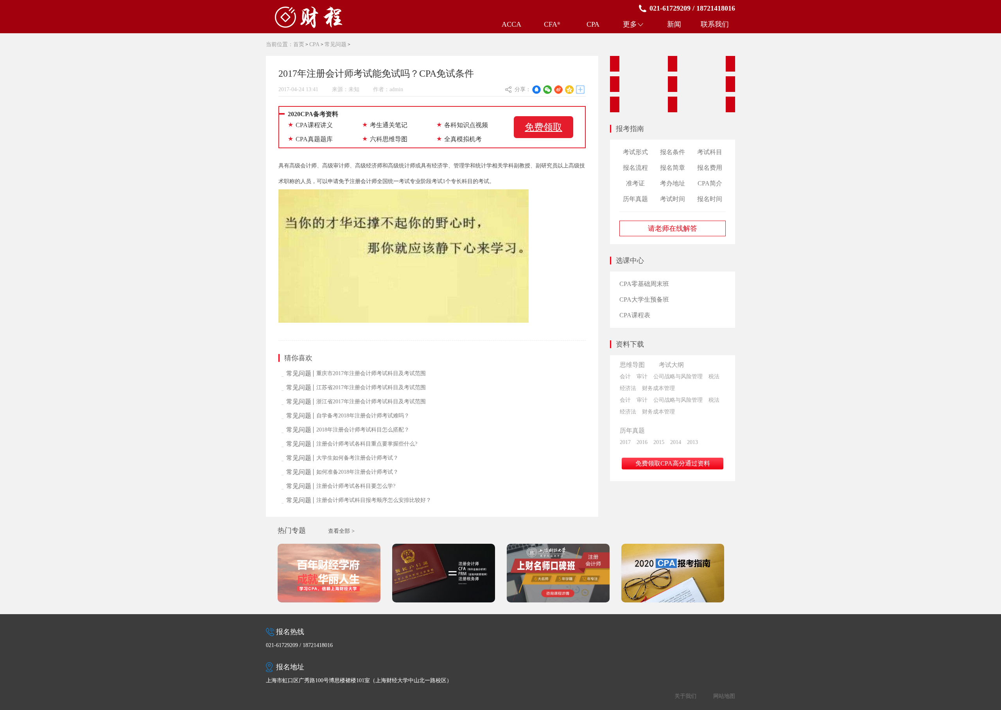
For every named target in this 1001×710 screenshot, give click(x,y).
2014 (675, 442)
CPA (593, 24)
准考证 (635, 183)
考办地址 (672, 183)
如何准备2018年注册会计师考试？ (357, 472)
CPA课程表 (634, 315)
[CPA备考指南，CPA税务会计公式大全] (672, 104)
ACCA (511, 24)
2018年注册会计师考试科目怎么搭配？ (362, 430)
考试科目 (709, 152)
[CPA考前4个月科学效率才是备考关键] (730, 84)
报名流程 (635, 167)
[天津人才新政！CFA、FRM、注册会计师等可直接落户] (449, 572)
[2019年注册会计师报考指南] (678, 572)
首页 (298, 44)
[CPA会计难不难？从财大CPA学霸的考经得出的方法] (614, 104)
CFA (552, 24)
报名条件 (672, 152)
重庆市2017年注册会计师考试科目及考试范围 (371, 373)
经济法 (628, 388)
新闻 (674, 24)
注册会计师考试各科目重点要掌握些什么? (366, 444)
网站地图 (724, 696)
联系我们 (715, 24)
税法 (714, 376)
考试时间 (672, 199)
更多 (630, 24)
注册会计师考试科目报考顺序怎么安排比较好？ (373, 500)
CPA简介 (710, 183)
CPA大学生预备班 (644, 299)
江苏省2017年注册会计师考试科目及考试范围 (371, 387)
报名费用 (709, 167)
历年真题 (635, 199)
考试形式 (635, 152)
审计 (642, 376)
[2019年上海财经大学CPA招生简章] (563, 572)
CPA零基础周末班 (644, 283)
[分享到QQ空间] (569, 89)
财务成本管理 (658, 388)
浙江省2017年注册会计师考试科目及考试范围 (371, 401)
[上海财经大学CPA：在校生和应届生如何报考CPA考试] (672, 84)
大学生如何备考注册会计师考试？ (357, 458)
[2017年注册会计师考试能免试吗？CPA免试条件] (614, 84)
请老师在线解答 (672, 228)
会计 (625, 376)
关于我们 (685, 696)
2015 (658, 442)
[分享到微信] (547, 89)
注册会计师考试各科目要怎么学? (355, 486)
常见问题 (335, 44)
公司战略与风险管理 (678, 376)
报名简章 (672, 167)
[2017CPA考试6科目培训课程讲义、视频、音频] (614, 64)
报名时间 (709, 199)
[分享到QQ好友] (536, 89)
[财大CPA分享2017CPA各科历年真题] (672, 64)
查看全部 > (341, 531)
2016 (642, 442)
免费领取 (543, 127)
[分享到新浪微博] (558, 89)
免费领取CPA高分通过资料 (672, 463)
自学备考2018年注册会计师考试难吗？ (362, 416)
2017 (625, 442)
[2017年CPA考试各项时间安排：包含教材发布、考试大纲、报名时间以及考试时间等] (730, 64)
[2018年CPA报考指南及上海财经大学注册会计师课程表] (334, 572)
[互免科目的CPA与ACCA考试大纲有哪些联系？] (730, 104)
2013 (692, 442)
